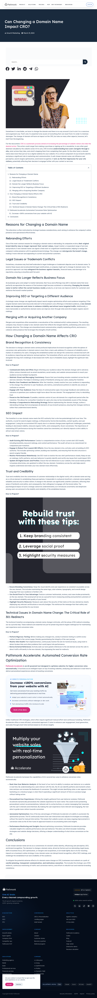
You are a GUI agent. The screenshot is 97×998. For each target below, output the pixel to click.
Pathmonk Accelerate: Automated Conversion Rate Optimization (33, 210)
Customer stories (39, 938)
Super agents (6, 936)
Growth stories (7, 933)
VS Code (81, 984)
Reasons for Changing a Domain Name (24, 174)
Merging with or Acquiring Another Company (28, 190)
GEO (3, 919)
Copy (59, 984)
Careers (36, 936)
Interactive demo (71, 946)
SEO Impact (16, 200)
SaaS (3, 966)
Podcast (69, 941)
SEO (3, 917)
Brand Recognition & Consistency (24, 197)
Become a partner (40, 941)
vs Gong (37, 963)
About (36, 933)
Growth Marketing (13, 33)
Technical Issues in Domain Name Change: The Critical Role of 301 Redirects (40, 207)
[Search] (85, 62)
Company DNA (7, 938)
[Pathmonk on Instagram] (93, 906)
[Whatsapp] (36, 69)
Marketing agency (8, 960)
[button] (88, 168)
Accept (9, 984)
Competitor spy (7, 941)
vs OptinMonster (39, 966)
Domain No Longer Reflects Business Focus (28, 184)
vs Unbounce (38, 960)
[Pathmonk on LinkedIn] (79, 906)
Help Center (70, 944)
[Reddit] (24, 69)
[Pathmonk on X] (75, 906)
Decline (18, 984)
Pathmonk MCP (7, 944)
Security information (66, 993)
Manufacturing (7, 974)
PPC (3, 922)
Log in (90, 4)
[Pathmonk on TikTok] (84, 906)
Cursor (74, 984)
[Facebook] (7, 69)
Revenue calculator (72, 949)
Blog (67, 938)
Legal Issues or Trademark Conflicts (25, 181)
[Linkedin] (19, 69)
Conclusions (14, 217)
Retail (4, 963)
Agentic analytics (71, 917)
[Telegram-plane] (30, 69)
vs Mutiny (37, 968)
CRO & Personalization (41, 917)
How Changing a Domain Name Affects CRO (26, 194)
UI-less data (70, 922)
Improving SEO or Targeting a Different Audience (30, 187)
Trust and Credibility (19, 204)
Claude (67, 984)
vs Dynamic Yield (39, 971)
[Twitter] (13, 69)
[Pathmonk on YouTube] (88, 906)
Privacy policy (90, 993)
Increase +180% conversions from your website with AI (32, 213)
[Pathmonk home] (9, 889)
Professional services (9, 968)
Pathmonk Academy (72, 933)
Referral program (39, 944)
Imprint (82, 993)
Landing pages (39, 919)
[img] (11, 4)
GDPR (76, 993)
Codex (68, 936)
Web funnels (38, 922)
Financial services (8, 971)
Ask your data (70, 919)
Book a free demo (20, 710)
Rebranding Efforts (19, 177)
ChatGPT (89, 984)
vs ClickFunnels (39, 974)
